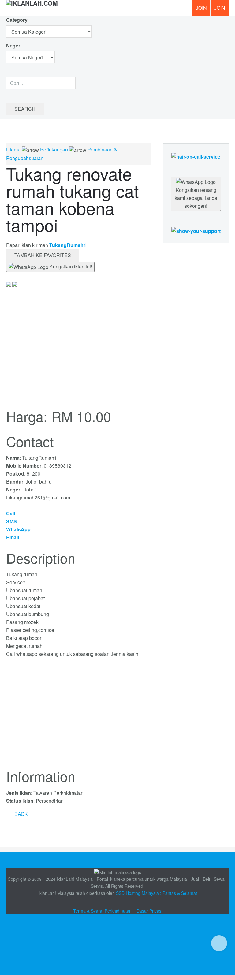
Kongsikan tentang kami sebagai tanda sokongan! (196, 197)
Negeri (14, 45)
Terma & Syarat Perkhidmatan (102, 911)
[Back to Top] (219, 943)
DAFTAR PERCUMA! (221, 10)
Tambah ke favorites (42, 255)
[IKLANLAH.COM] (32, 8)
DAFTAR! (201, 8)
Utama (13, 149)
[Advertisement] (78, 717)
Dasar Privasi (149, 911)
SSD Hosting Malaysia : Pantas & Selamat (156, 893)
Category (17, 19)
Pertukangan (54, 149)
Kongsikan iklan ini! (70, 266)
